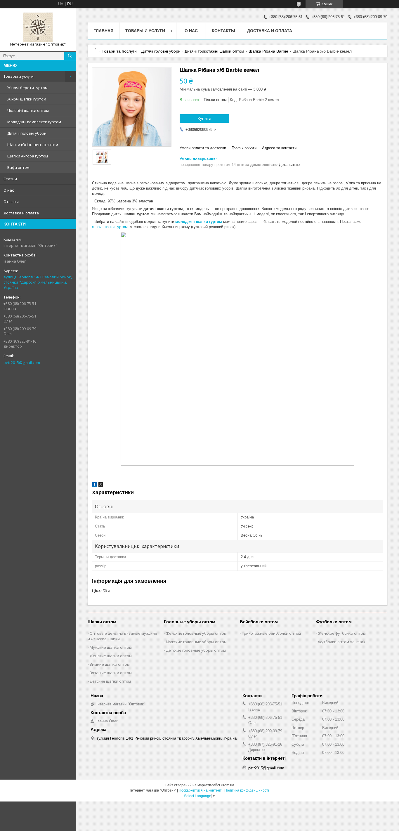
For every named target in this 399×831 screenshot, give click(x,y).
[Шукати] (70, 55)
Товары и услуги (19, 76)
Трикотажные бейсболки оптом (271, 633)
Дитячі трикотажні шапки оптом (214, 51)
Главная (103, 30)
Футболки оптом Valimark (341, 641)
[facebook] (94, 485)
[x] (100, 485)
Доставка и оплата (21, 213)
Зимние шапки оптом (110, 664)
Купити (204, 118)
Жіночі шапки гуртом (26, 99)
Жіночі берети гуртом (27, 87)
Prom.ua (227, 785)
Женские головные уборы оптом (196, 633)
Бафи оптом (18, 167)
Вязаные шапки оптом (111, 672)
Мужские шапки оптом (111, 647)
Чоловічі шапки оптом (28, 110)
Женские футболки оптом (342, 633)
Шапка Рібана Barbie (268, 51)
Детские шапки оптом (110, 681)
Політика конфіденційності (246, 790)
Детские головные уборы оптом (196, 650)
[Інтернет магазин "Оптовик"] (38, 27)
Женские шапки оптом (111, 655)
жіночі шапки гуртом (110, 227)
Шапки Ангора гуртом (27, 156)
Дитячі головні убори (26, 133)
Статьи (10, 178)
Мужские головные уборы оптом (196, 641)
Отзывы (11, 201)
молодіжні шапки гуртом (198, 221)
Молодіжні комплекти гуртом (34, 121)
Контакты (223, 30)
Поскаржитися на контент (200, 790)
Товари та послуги (119, 51)
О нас (9, 190)
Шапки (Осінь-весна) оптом (32, 144)
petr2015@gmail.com (22, 362)
